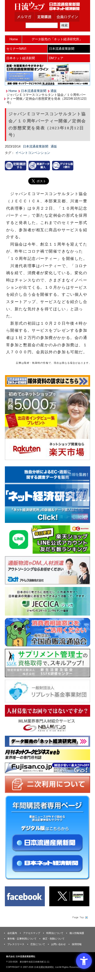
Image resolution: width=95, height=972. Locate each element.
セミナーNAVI (16, 48)
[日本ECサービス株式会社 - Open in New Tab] (47, 539)
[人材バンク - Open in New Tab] (47, 719)
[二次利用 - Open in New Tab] (47, 784)
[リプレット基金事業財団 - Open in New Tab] (47, 690)
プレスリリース (15, 944)
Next (82, 495)
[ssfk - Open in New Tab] (47, 663)
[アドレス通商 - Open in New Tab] (47, 570)
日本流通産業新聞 (61, 48)
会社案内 (12, 933)
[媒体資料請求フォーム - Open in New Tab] (47, 381)
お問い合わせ (58, 944)
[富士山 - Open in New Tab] (47, 767)
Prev (12, 495)
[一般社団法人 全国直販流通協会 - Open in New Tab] (47, 632)
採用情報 (77, 944)
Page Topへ (79, 917)
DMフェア (56, 58)
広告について (37, 944)
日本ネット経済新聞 (20, 58)
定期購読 (50, 17)
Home (14, 39)
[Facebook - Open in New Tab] (25, 896)
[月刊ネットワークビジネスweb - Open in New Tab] (47, 754)
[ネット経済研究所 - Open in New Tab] (47, 494)
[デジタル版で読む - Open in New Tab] (63, 165)
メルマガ (30, 17)
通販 (53, 91)
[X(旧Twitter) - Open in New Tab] (69, 896)
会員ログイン (71, 17)
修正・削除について (54, 938)
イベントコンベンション (32, 153)
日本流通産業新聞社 (47, 6)
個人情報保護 (76, 933)
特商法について (54, 933)
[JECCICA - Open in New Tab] (47, 601)
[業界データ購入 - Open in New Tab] (39, 165)
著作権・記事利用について (22, 938)
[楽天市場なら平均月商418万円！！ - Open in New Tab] (47, 424)
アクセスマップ (31, 933)
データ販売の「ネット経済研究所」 (57, 39)
